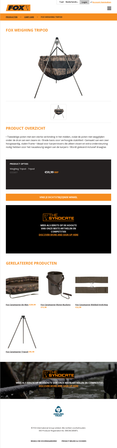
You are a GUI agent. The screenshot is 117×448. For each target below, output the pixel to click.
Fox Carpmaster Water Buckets (55, 304)
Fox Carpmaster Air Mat (17, 304)
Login (84, 2)
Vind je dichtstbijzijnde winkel (58, 197)
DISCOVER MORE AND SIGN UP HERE (58, 234)
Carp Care (29, 17)
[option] (58, 68)
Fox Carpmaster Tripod (17, 351)
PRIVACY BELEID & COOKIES (74, 441)
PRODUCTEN (11, 17)
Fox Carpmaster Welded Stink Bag (91, 304)
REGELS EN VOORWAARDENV (44, 441)
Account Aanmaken (101, 2)
